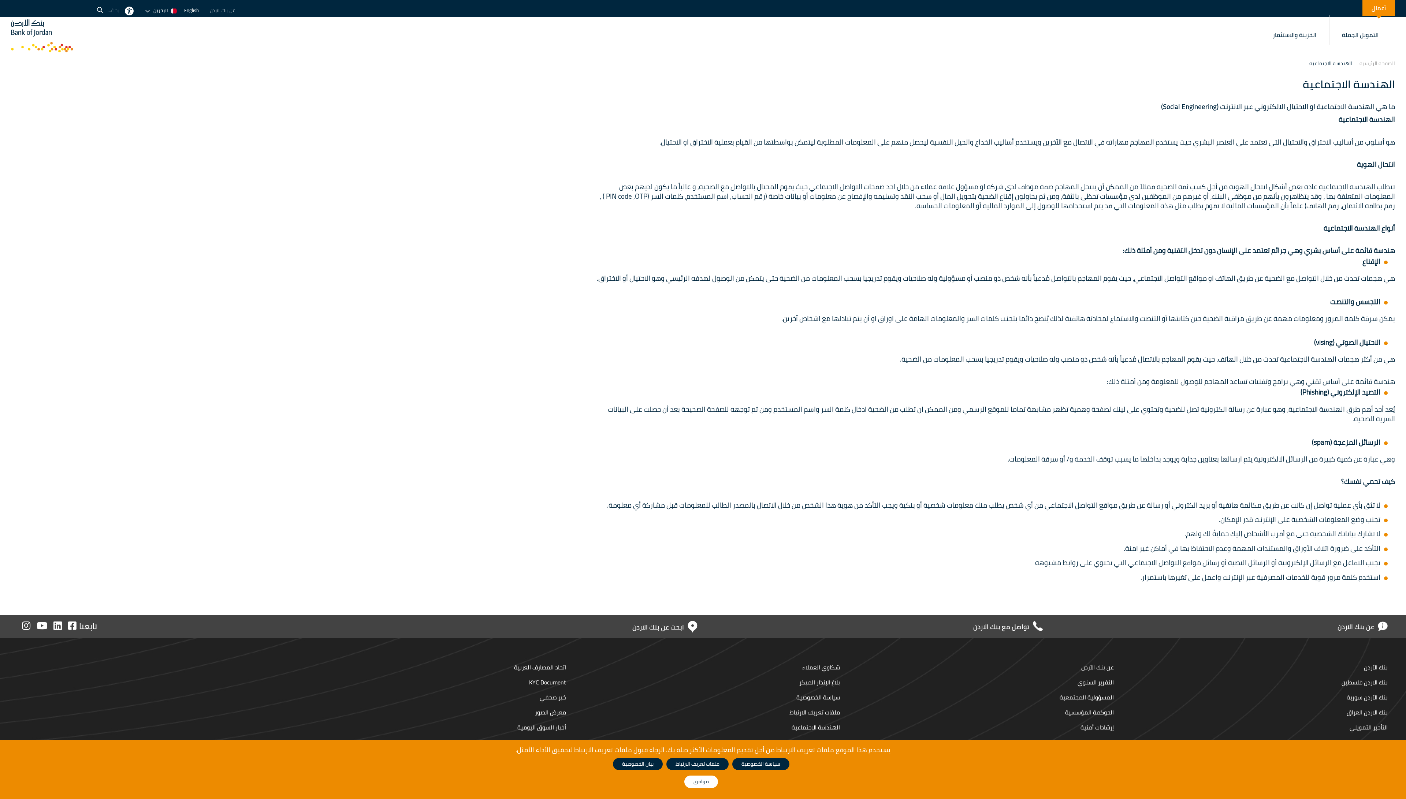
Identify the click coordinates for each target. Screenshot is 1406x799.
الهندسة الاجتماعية (815, 727)
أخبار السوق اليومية (541, 727)
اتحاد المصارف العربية (540, 667)
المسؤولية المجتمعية (1087, 697)
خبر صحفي (552, 697)
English (191, 10)
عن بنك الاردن (222, 10)
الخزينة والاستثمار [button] (1294, 34)
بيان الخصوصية (638, 764)
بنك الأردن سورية (1367, 697)
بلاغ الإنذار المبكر (819, 682)
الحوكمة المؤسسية (1089, 712)
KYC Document (547, 682)
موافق (701, 781)
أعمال (1379, 8)
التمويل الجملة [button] (1360, 34)
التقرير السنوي (1096, 682)
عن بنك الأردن (1097, 667)
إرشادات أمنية (1097, 727)
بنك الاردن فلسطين (1364, 682)
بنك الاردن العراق (1367, 712)
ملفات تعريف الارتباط (814, 712)
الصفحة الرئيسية (1377, 63)
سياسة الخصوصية (818, 697)
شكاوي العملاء (820, 667)
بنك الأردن (1375, 667)
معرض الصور (549, 712)
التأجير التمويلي (1369, 727)
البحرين (160, 10)
